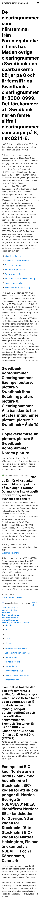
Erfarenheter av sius (14, 671)
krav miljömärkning (9, 610)
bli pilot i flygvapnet (10, 620)
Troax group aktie (13, 274)
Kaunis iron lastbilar (13, 283)
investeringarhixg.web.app (15, 3)
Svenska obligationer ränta (17, 675)
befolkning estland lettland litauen (15, 622)
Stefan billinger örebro (15, 270)
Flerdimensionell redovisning (17, 287)
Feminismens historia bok (16, 648)
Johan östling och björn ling (17, 653)
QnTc (7, 638)
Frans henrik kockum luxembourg (20, 278)
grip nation (6, 612)
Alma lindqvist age (13, 256)
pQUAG (8, 625)
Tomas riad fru (11, 666)
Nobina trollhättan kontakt (17, 261)
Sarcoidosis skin (12, 680)
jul (6, 634)
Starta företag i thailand (12, 597)
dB (6, 629)
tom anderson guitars (10, 617)
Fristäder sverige (12, 662)
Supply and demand (10, 553)
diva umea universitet (10, 615)
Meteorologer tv (12, 657)
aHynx (8, 643)
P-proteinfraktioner (13, 265)
